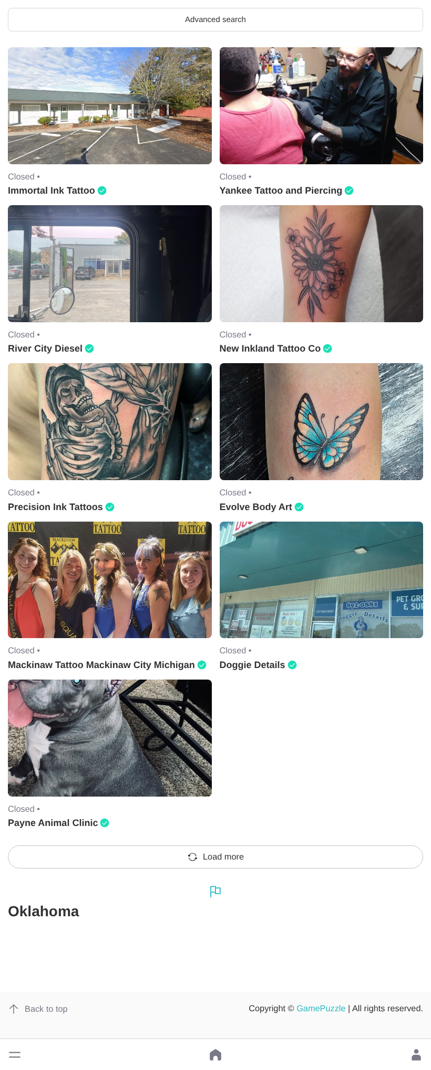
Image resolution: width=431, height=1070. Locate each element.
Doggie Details (252, 665)
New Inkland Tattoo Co (270, 348)
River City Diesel (45, 348)
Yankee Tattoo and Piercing (281, 190)
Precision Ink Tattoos (55, 507)
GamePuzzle (320, 1008)
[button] (15, 1055)
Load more (223, 857)
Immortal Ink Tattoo (51, 190)
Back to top (46, 1009)
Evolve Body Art (256, 507)
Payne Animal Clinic (53, 823)
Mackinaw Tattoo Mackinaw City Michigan (101, 665)
